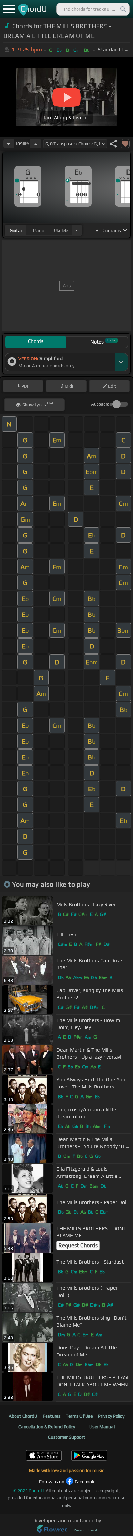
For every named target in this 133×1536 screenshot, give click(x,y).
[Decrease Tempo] (8, 143)
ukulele (61, 230)
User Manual (102, 1426)
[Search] (122, 9)
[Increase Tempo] (35, 143)
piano (38, 230)
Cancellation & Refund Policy (46, 1426)
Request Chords (78, 1245)
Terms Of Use (79, 1416)
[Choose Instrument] (76, 230)
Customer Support (66, 1437)
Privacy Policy (111, 1416)
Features (52, 1416)
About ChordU (23, 1416)
